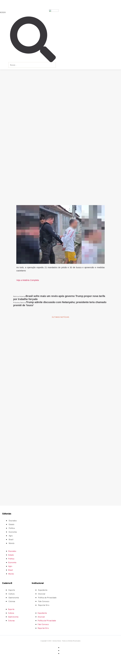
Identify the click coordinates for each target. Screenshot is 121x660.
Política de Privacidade (47, 597)
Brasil (11, 539)
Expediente (42, 590)
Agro (11, 536)
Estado (11, 524)
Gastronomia (14, 597)
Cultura (11, 594)
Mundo (11, 543)
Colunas (12, 601)
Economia (13, 532)
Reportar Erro (43, 605)
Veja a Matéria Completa (27, 280)
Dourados (13, 520)
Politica (12, 528)
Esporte (12, 590)
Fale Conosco (43, 601)
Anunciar (41, 594)
